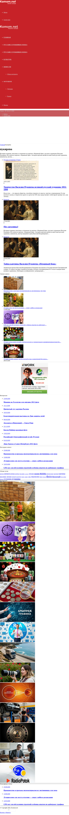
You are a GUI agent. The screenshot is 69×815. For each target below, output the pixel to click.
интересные (49, 474)
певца (22, 476)
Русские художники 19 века (15, 45)
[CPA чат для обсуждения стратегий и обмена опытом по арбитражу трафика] (13, 323)
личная (9, 477)
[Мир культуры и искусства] (8, 3)
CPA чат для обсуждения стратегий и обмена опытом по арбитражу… (25, 325)
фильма (44, 476)
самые (26, 476)
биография (22, 474)
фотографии (63, 476)
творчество (35, 477)
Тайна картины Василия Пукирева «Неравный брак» (30, 264)
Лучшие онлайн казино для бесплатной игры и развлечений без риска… (26, 359)
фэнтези (1, 479)
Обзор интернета (12, 74)
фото (49, 476)
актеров (7, 474)
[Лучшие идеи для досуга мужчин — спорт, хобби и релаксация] (13, 306)
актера (2, 474)
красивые (3, 477)
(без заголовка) (11, 226)
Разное (9, 96)
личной (14, 476)
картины (62, 474)
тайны (29, 476)
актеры (12, 474)
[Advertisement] (34, 130)
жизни (36, 474)
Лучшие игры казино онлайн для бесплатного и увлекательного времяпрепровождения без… (32, 342)
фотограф (56, 476)
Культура (7, 59)
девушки (31, 474)
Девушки (10, 89)
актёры (17, 474)
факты (41, 476)
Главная (2, 145)
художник (7, 479)
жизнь (43, 473)
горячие (26, 473)
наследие (18, 476)
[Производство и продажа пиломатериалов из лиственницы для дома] (13, 289)
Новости (7, 67)
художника (16, 479)
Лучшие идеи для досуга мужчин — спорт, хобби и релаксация (23, 308)
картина (56, 474)
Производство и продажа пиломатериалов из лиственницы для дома (25, 291)
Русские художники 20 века (15, 52)
